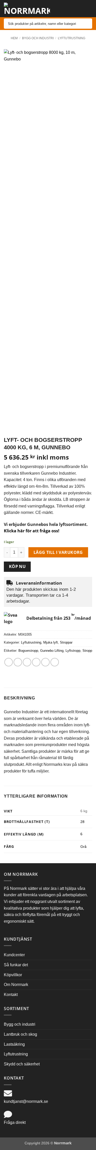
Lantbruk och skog (20, 1034)
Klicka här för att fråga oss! (31, 531)
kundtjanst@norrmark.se (26, 1101)
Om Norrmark (16, 984)
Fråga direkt (15, 1122)
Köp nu (17, 566)
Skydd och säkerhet (22, 1064)
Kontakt (11, 994)
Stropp (87, 651)
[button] (77, 7)
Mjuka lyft (50, 642)
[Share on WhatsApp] (8, 662)
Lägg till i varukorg (58, 552)
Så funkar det (16, 965)
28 (82, 822)
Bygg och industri (38, 38)
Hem (14, 38)
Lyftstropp (73, 651)
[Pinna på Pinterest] (45, 662)
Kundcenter (14, 955)
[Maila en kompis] (36, 662)
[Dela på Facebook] (18, 662)
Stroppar (66, 642)
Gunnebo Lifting (51, 651)
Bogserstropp (28, 651)
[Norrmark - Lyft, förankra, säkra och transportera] (27, 9)
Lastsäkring (14, 1044)
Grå (83, 846)
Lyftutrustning (71, 38)
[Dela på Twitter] (27, 662)
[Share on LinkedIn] (54, 662)
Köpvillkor (13, 975)
